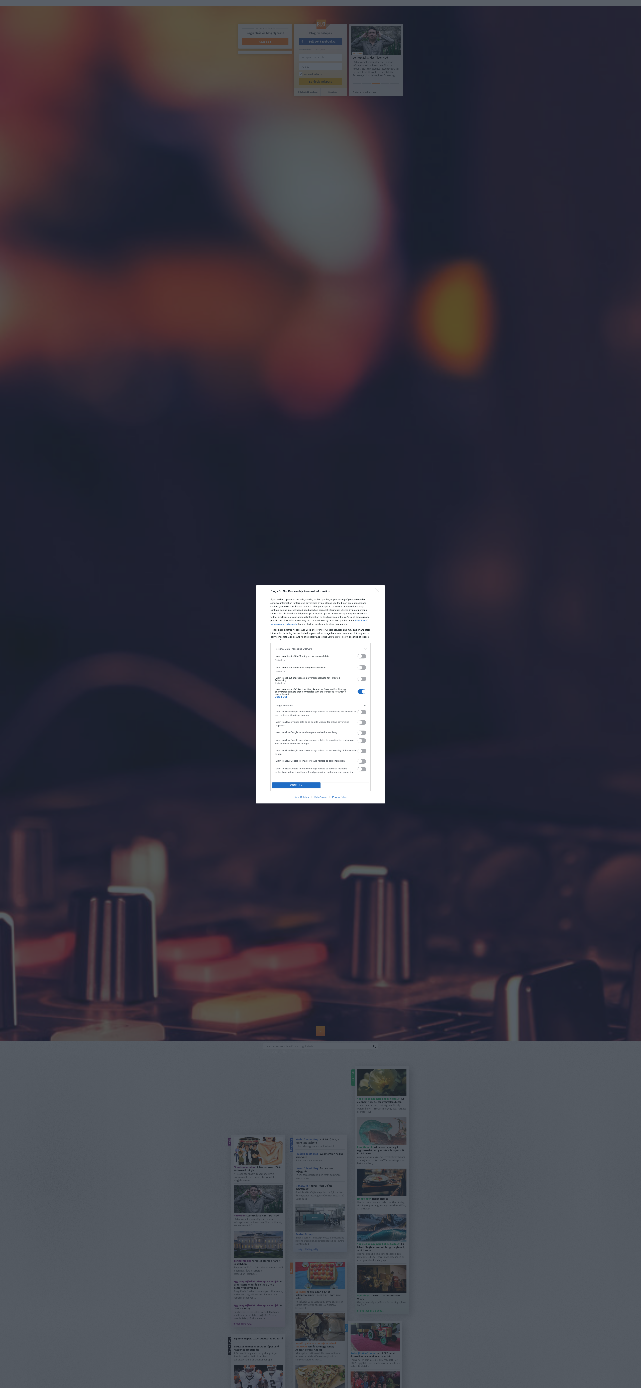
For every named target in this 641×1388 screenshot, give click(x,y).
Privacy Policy (339, 797)
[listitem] (320, 649)
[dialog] (320, 694)
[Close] (378, 591)
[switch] (362, 656)
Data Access (320, 797)
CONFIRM (296, 785)
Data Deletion (301, 797)
